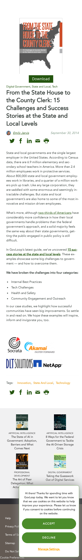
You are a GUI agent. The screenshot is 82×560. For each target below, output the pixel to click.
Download (41, 78)
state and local (43, 383)
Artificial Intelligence (22, 433)
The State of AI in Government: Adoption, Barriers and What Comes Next (22, 442)
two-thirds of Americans (55, 213)
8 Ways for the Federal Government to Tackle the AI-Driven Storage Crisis (60, 442)
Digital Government (18, 86)
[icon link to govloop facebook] (20, 141)
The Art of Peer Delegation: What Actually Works (22, 483)
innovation (24, 383)
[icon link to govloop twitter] (12, 141)
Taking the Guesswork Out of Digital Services (60, 478)
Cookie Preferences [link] (12, 557)
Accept (49, 523)
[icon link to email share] (37, 141)
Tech (55, 86)
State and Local (41, 86)
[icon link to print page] (46, 141)
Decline (48, 537)
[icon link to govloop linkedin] (29, 141)
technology (63, 383)
